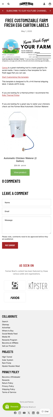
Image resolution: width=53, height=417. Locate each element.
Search (5, 321)
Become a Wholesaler (11, 377)
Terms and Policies (26, 402)
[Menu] (3, 4)
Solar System (7, 360)
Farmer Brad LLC (29, 407)
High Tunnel (7, 357)
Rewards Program (9, 340)
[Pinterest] (37, 412)
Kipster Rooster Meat (11, 366)
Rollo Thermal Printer (10, 95)
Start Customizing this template (15, 77)
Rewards (5, 380)
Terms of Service (9, 392)
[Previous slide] (3, 11)
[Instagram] (19, 412)
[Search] (8, 4)
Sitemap (5, 324)
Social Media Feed (9, 334)
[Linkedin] (33, 412)
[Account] (44, 4)
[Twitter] (28, 412)
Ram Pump (6, 363)
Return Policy (7, 383)
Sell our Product (8, 346)
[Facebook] (15, 412)
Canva (5, 67)
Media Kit (6, 337)
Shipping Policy (8, 389)
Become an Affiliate (10, 343)
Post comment (10, 245)
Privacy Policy (8, 386)
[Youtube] (24, 412)
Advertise (6, 327)
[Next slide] (50, 11)
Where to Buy (8, 331)
